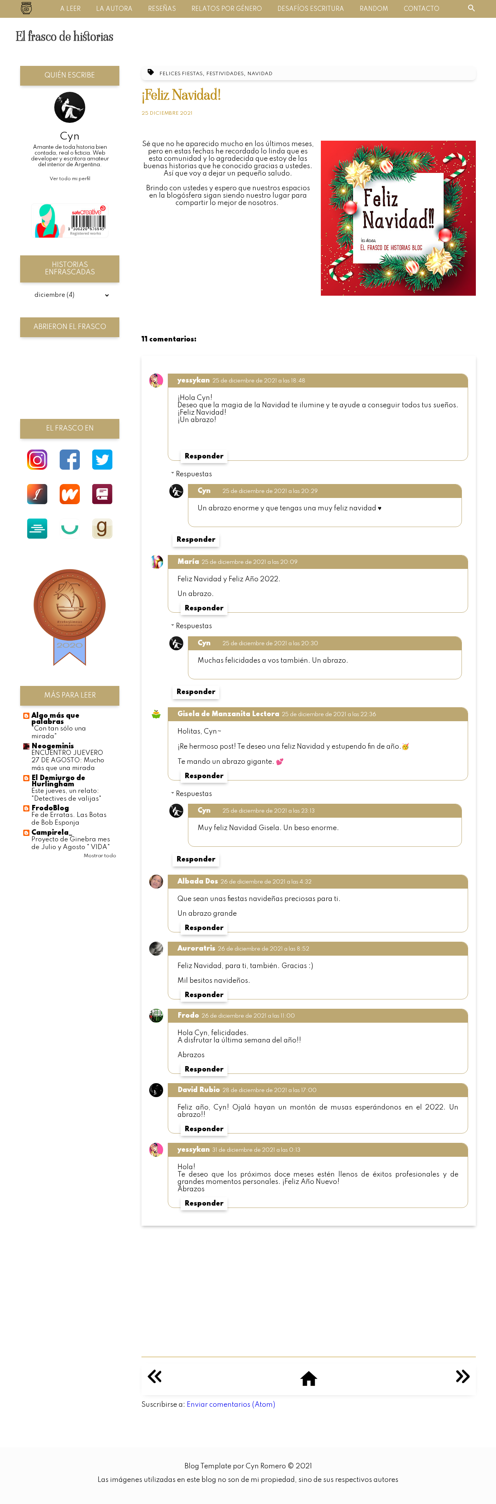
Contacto (421, 9)
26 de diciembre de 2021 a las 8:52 (263, 949)
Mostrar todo (100, 855)
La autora (114, 9)
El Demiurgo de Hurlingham (58, 781)
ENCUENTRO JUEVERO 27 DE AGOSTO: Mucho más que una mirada (67, 761)
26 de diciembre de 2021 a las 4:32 (266, 882)
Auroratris (196, 948)
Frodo (188, 1015)
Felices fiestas (181, 73)
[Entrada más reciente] (154, 1381)
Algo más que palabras (55, 718)
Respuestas (194, 473)
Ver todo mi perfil (70, 178)
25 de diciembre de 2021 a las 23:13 (268, 811)
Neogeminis (52, 746)
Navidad (259, 73)
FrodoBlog (50, 808)
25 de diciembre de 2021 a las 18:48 (258, 381)
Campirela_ (51, 832)
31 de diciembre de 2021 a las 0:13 (256, 1150)
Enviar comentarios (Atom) (231, 1404)
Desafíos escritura (310, 9)
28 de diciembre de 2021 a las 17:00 (269, 1090)
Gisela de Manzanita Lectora (228, 714)
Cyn (204, 491)
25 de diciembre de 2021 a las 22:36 (329, 714)
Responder (204, 456)
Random (374, 9)
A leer (70, 9)
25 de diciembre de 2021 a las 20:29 (270, 491)
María (188, 561)
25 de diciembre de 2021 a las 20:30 (270, 643)
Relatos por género (226, 9)
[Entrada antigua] (463, 1381)
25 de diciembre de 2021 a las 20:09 (250, 562)
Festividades (225, 73)
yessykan (193, 380)
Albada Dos (197, 881)
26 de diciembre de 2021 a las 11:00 (248, 1016)
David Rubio (198, 1090)
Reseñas (162, 9)
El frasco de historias (65, 36)
